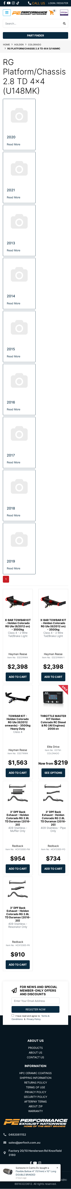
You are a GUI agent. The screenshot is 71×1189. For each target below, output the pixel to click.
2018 (11, 508)
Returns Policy (35, 1082)
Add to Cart (18, 676)
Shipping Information (35, 1077)
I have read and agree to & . (30, 1017)
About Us (35, 1052)
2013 (11, 243)
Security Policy (35, 1096)
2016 (11, 402)
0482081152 (17, 1134)
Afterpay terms (35, 1101)
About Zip (36, 1106)
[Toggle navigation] (7, 12)
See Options (53, 772)
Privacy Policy (34, 1019)
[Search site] (64, 23)
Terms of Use (35, 1087)
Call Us (38, 3)
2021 (11, 190)
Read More (13, 144)
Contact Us (35, 1057)
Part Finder (35, 35)
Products (35, 1047)
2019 (11, 561)
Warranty (35, 1111)
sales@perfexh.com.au (24, 1142)
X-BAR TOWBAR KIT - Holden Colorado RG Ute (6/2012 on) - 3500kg (18, 624)
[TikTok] (17, 2)
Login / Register (58, 3)
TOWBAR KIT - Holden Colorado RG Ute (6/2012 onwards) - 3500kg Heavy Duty (17, 722)
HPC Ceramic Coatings (35, 1073)
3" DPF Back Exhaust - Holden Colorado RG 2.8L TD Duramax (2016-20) (17, 818)
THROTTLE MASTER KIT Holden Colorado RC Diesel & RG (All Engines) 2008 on (53, 722)
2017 (11, 455)
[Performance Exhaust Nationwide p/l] (30, 12)
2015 (11, 349)
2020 (11, 137)
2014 (11, 296)
